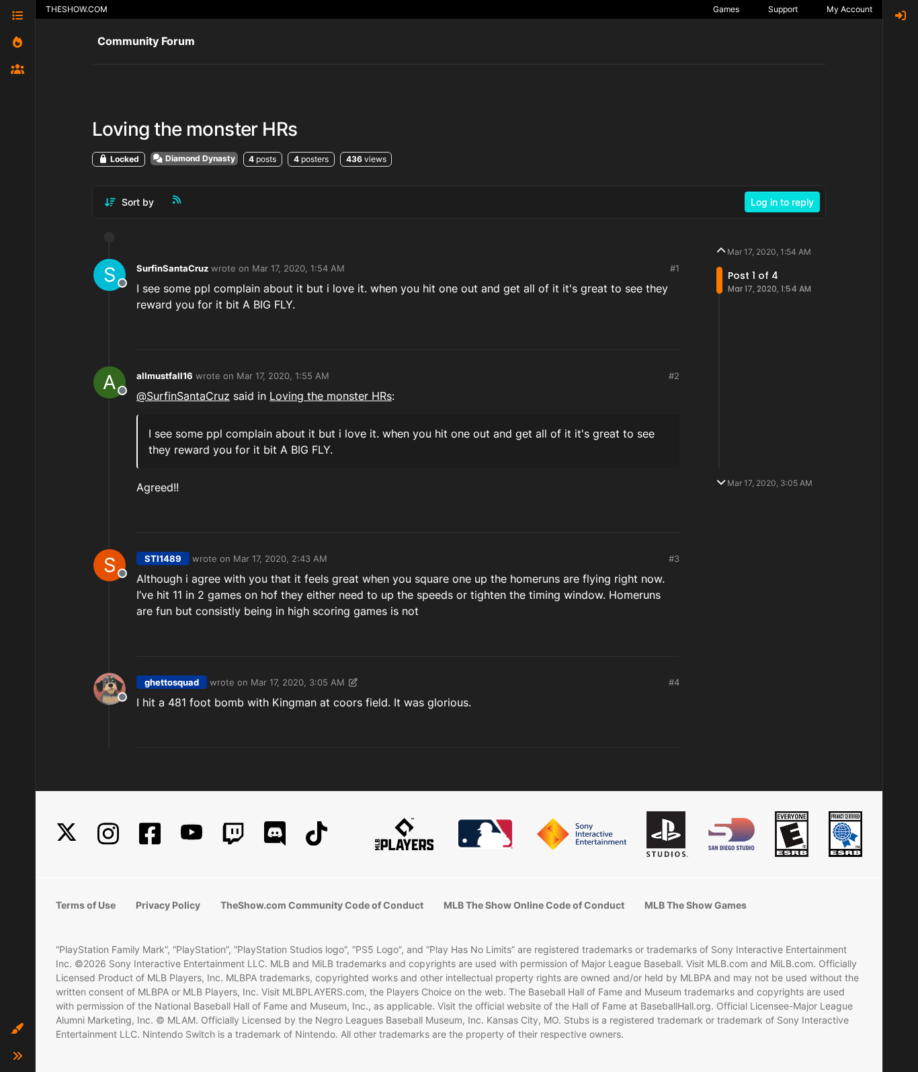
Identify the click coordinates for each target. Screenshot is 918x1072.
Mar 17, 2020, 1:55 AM (283, 375)
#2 (674, 375)
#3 (674, 558)
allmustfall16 (164, 375)
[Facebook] (150, 833)
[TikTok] (316, 833)
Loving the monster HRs (330, 396)
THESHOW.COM (77, 9)
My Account (849, 9)
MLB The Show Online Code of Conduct (534, 905)
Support (783, 9)
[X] (66, 833)
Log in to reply (782, 202)
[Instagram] (108, 833)
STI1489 (162, 558)
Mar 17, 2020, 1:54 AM (298, 268)
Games (726, 9)
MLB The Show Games (695, 905)
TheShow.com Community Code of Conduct (321, 905)
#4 (674, 682)
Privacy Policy (168, 905)
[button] (17, 1029)
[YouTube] (191, 833)
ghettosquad (171, 682)
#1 (674, 268)
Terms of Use (86, 905)
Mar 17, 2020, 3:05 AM (298, 682)
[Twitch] (233, 833)
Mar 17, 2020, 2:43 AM (280, 558)
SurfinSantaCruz (172, 268)
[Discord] (275, 833)
